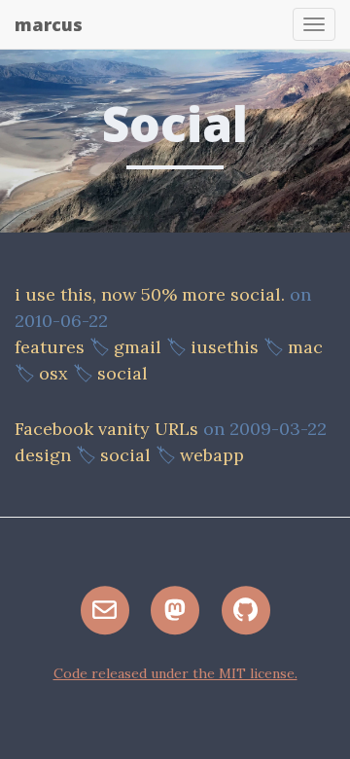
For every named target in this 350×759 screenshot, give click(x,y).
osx (53, 373)
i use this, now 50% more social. (150, 294)
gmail (137, 347)
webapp (212, 455)
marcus (49, 24)
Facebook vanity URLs (106, 428)
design (43, 455)
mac (305, 347)
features (50, 347)
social (122, 373)
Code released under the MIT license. (175, 673)
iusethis (225, 347)
